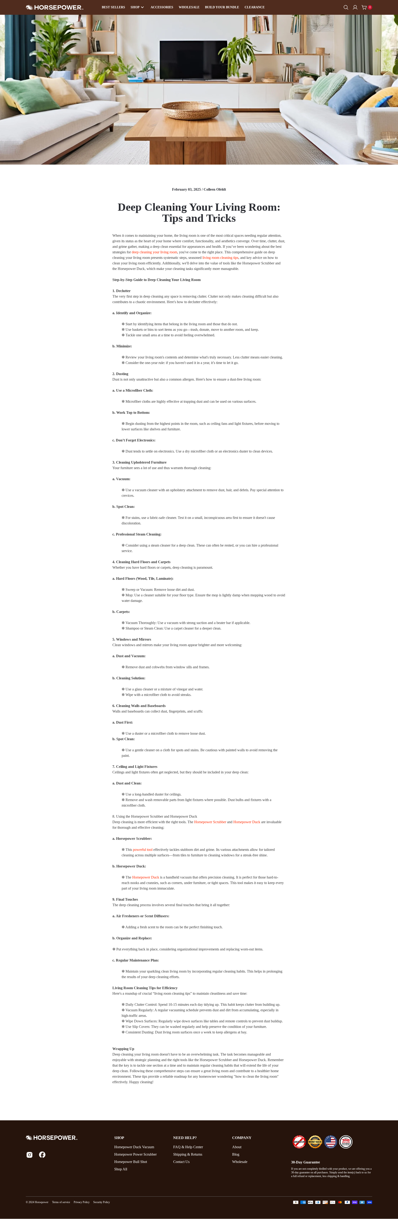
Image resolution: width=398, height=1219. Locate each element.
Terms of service (61, 1202)
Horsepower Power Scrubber (135, 1154)
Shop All (120, 1169)
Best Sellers (113, 7)
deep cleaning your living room (154, 252)
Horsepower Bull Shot (130, 1162)
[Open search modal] (346, 7)
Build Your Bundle (222, 7)
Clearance (255, 7)
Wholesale (189, 7)
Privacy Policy (82, 1202)
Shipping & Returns (187, 1154)
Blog (235, 1154)
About (236, 1147)
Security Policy (101, 1202)
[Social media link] (29, 1155)
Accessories (162, 7)
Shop (135, 7)
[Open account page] (355, 7)
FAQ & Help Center (188, 1147)
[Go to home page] (66, 1137)
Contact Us (181, 1162)
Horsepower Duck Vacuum (134, 1147)
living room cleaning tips (220, 258)
